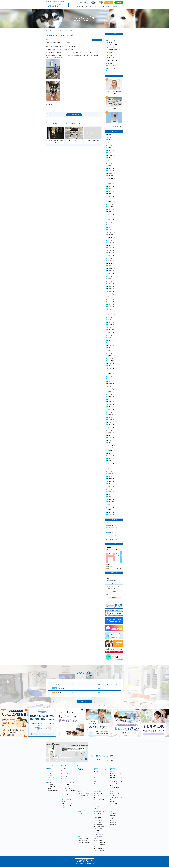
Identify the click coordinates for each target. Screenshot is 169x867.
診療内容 (80, 765)
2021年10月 (110, 268)
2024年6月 (109, 186)
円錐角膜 (96, 805)
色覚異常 (96, 838)
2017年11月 (110, 386)
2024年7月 (109, 183)
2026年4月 (109, 145)
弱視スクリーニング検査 (100, 770)
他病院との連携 (51, 786)
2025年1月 (109, 170)
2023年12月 (110, 201)
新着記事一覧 (74, 114)
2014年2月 (109, 496)
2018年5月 (109, 373)
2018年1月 (109, 381)
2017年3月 (109, 406)
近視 (95, 773)
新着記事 (64, 778)
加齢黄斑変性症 (98, 828)
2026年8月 (109, 134)
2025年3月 (109, 168)
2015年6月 (109, 460)
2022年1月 (109, 260)
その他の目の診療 (98, 836)
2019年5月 (109, 342)
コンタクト (111, 42)
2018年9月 (109, 363)
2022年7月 (109, 245)
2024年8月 (109, 181)
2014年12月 (110, 473)
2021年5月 (109, 281)
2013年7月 (109, 514)
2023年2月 (109, 227)
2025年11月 (110, 152)
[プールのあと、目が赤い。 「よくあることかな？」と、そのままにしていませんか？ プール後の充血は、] (99, 723)
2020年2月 (109, 319)
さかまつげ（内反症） (115, 783)
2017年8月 (109, 394)
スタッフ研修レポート (112, 65)
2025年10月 (110, 155)
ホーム (78, 6)
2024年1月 (109, 199)
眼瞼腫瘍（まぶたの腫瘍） (116, 773)
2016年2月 (109, 440)
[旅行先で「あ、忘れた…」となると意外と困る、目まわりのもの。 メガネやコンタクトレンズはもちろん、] (127, 723)
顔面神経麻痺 (113, 813)
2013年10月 (110, 507)
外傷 (79, 836)
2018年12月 (110, 355)
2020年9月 (109, 301)
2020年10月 (110, 299)
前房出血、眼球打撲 (83, 838)
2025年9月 (109, 157)
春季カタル (112, 801)
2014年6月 (109, 489)
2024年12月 (110, 173)
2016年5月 (109, 432)
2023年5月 (109, 219)
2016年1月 (109, 442)
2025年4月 (109, 165)
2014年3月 (109, 494)
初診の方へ (84, 6)
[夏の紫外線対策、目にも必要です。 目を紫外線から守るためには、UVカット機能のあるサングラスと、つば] (70, 723)
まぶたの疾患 (112, 768)
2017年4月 (109, 404)
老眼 (95, 779)
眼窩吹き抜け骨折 (83, 840)
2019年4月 (109, 345)
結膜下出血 (97, 797)
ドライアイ (97, 803)
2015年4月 (109, 466)
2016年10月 (110, 419)
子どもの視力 (112, 47)
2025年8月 (109, 160)
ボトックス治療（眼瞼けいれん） (100, 845)
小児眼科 (50, 788)
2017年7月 (109, 396)
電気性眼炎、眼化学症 (84, 842)
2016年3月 (109, 437)
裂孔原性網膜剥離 (98, 834)
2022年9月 (109, 240)
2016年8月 (109, 424)
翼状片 (96, 808)
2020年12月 (110, 294)
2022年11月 (110, 234)
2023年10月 (110, 206)
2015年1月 (109, 471)
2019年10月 (110, 329)
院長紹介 (115, 6)
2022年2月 (109, 258)
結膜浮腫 (96, 795)
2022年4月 (109, 252)
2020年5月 (109, 312)
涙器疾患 (80, 791)
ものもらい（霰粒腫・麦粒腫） (116, 788)
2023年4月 (109, 222)
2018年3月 (109, 378)
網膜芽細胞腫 (97, 813)
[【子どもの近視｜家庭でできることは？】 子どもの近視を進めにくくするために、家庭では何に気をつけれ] (155, 723)
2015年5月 (109, 463)
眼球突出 (80, 768)
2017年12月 (110, 383)
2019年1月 (109, 353)
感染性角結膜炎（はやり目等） (100, 800)
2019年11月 (110, 327)
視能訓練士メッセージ (53, 790)
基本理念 (50, 773)
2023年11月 (110, 204)
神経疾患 (111, 811)
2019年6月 (109, 340)
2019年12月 (110, 324)
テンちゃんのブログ (54, 30)
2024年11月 (110, 175)
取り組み (50, 775)
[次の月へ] (121, 548)
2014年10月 (110, 478)
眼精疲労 (96, 771)
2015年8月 (109, 455)
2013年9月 (109, 509)
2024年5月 (109, 188)
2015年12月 (110, 445)
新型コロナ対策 (111, 68)
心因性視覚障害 (98, 840)
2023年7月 (109, 214)
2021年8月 (109, 273)
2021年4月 (109, 283)
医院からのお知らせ (112, 60)
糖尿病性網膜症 (98, 824)
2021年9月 (109, 270)
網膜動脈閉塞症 (98, 820)
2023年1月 (109, 229)
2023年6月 (109, 216)
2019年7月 (109, 337)
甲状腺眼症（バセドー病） (85, 770)
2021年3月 (109, 286)
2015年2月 (109, 468)
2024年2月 (109, 196)
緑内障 (110, 55)
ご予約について (51, 784)
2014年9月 (109, 481)
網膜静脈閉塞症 (98, 822)
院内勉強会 (110, 63)
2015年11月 (110, 448)
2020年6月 (109, 309)
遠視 (95, 775)
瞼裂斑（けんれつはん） (100, 793)
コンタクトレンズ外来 (99, 842)
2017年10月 (110, 389)
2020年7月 (109, 306)
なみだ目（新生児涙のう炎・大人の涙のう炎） (84, 794)
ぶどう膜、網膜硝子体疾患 (100, 811)
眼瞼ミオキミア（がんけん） (116, 778)
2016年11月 (110, 417)
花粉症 (110, 52)
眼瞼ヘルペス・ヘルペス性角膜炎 (116, 770)
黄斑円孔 (96, 832)
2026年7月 (109, 137)
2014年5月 (109, 491)
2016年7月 (109, 427)
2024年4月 (109, 191)
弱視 (95, 783)
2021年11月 (110, 265)
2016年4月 (109, 435)
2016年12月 (110, 414)
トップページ (50, 765)
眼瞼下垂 (112, 785)
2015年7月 (109, 458)
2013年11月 (110, 504)
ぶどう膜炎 (97, 818)
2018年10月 (110, 360)
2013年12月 (110, 501)
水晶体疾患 (80, 811)
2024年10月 (110, 178)
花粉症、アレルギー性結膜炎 (116, 798)
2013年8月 (109, 512)
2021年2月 (109, 288)
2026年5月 (109, 142)
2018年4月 (109, 376)
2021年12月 (110, 263)
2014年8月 (109, 483)
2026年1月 (109, 150)
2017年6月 (109, 399)
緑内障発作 (112, 817)
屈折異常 (96, 768)
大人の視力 (111, 57)
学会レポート (66, 768)
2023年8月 (109, 211)
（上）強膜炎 (97, 817)
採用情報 (64, 776)
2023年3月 (109, 224)
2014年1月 (109, 499)
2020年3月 (109, 317)
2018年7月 (109, 368)
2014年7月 (109, 486)
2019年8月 (109, 335)
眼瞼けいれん (113, 775)
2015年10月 (110, 450)
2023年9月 (109, 209)
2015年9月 (109, 453)
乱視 (95, 777)
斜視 (95, 781)
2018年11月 (110, 358)
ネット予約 (109, 2)
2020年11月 (110, 296)
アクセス (121, 6)
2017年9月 (109, 391)
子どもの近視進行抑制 (115, 49)
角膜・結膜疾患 (97, 791)
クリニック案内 (93, 6)
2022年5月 (109, 250)
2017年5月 (109, 401)
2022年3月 (109, 255)
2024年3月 (109, 193)
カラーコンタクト (113, 44)
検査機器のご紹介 (52, 777)
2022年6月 (109, 247)
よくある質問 (65, 773)
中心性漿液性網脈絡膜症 (100, 826)
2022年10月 (110, 237)
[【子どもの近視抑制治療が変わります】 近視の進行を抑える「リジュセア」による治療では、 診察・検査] (14, 723)
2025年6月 (109, 163)
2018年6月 (109, 371)
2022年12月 (110, 232)
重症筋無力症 (113, 815)
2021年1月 (109, 291)
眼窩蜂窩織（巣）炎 (99, 848)
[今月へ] (119, 548)
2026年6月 (109, 139)
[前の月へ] (116, 548)
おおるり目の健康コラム (113, 40)
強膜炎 (96, 815)
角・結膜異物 (97, 806)
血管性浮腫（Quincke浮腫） (116, 781)
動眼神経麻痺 (113, 822)
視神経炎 (112, 820)
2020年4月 (109, 314)
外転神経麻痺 (113, 824)
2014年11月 (110, 476)
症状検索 (102, 6)
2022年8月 (109, 242)
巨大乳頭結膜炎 (113, 803)
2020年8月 (109, 304)
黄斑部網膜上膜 (98, 830)
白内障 (80, 813)
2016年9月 (109, 422)
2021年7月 (109, 276)
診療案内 (108, 6)
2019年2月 (109, 350)
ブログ (109, 37)
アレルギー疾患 (113, 791)
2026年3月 (109, 147)
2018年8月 (109, 365)
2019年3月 (109, 347)
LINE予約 (118, 2)
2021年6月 (109, 278)
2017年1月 (109, 412)
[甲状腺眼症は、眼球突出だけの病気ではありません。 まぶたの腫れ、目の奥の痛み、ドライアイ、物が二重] (42, 723)
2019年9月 (109, 332)
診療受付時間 (84, 701)
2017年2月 (109, 409)
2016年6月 (109, 430)
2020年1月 (109, 322)
